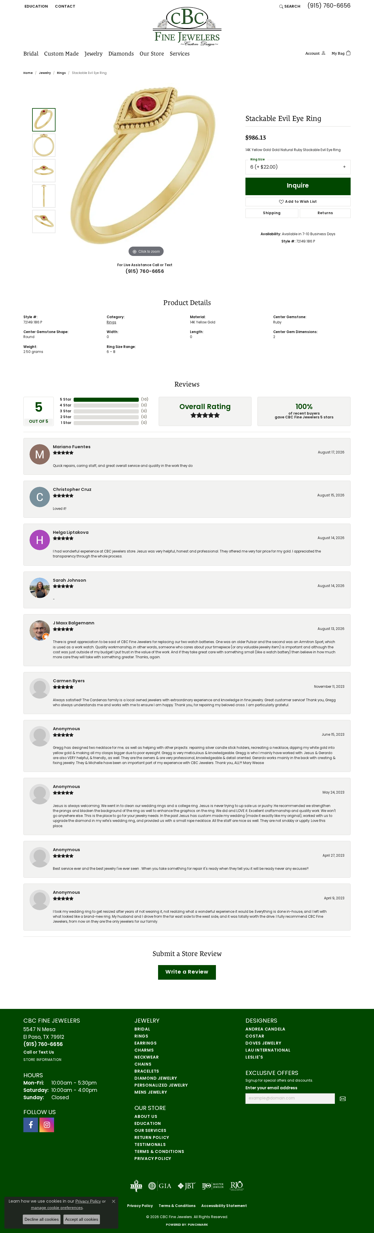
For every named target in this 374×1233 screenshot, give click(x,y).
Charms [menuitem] (144, 1050)
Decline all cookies (42, 1219)
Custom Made (61, 53)
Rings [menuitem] (141, 1036)
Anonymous (66, 729)
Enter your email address (271, 1088)
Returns (325, 213)
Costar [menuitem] (254, 1036)
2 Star (65, 417)
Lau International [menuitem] (268, 1050)
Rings (61, 73)
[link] (64, 6)
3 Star (65, 411)
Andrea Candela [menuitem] (265, 1029)
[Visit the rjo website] (236, 1186)
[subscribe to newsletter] (343, 1098)
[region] (146, 170)
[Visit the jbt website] (186, 1186)
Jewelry (93, 53)
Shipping (271, 213)
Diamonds (121, 53)
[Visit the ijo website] (213, 1186)
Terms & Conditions (159, 1152)
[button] (35, 6)
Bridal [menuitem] (142, 1029)
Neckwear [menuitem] (146, 1057)
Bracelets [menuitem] (146, 1071)
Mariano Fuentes (72, 447)
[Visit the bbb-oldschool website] (136, 1186)
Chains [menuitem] (143, 1064)
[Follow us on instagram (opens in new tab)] (46, 1125)
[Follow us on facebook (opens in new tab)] (30, 1125)
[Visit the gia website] (160, 1186)
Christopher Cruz (72, 490)
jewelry (45, 73)
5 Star (65, 399)
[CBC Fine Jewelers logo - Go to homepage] (187, 26)
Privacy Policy (152, 1159)
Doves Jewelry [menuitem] (263, 1043)
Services (180, 53)
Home (28, 73)
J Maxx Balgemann (73, 623)
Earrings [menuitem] (145, 1043)
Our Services (150, 1131)
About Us (145, 1117)
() (144, 399)
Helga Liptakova (71, 533)
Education (147, 1124)
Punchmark (198, 1225)
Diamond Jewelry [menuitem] (155, 1078)
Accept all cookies (81, 1219)
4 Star (65, 405)
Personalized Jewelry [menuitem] (161, 1085)
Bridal (30, 53)
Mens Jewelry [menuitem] (150, 1092)
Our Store (152, 53)
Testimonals (150, 1145)
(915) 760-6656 (144, 271)
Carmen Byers (69, 681)
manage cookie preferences (57, 1207)
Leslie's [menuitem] (254, 1057)
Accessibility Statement (224, 1206)
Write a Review (187, 972)
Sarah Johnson (69, 581)
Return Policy (151, 1138)
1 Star (66, 423)
